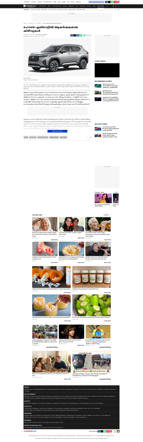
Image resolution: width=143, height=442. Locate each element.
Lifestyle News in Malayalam (31, 408)
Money (89, 6)
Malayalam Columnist (81, 415)
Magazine (71, 6)
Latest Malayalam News (53, 389)
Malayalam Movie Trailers (84, 396)
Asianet (30, 431)
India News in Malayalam (66, 389)
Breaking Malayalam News (40, 389)
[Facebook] (106, 2)
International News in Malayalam (95, 389)
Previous (116, 9)
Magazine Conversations (94, 415)
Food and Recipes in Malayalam (62, 408)
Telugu (54, 1)
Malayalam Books (71, 415)
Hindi (68, 1)
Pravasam (82, 6)
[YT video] (115, 2)
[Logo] (31, 6)
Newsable (33, 1)
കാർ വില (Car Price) (43, 137)
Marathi (73, 1)
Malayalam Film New (29, 396)
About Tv (39, 435)
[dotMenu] (107, 6)
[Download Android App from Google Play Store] (115, 431)
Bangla (63, 1)
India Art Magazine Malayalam (58, 415)
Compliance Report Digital (101, 435)
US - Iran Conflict (52, 9)
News (49, 6)
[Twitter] (109, 2)
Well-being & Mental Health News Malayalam (67, 410)
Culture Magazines (105, 415)
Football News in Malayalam (60, 403)
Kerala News (76, 389)
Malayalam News (28, 389)
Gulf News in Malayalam (110, 389)
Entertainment (57, 6)
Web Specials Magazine (69, 417)
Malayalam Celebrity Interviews (80, 398)
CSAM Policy (61, 435)
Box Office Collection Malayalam (32, 398)
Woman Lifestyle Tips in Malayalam (33, 410)
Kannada (40, 1)
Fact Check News (54, 422)
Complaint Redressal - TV (88, 435)
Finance (61, 422)
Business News (28, 422)
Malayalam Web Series (97, 396)
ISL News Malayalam (72, 403)
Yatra (94, 6)
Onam (32, 9)
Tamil (59, 1)
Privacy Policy (53, 435)
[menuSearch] (118, 6)
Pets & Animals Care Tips (49, 410)
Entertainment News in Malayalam (43, 396)
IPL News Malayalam (83, 403)
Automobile (100, 6)
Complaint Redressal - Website (73, 435)
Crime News (83, 389)
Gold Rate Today (81, 9)
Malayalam (27, 1)
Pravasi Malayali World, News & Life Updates (35, 427)
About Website (32, 435)
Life (77, 6)
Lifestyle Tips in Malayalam (46, 408)
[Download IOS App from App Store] (118, 431)
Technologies (46, 422)
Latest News (42, 6)
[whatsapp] (112, 2)
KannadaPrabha (47, 1)
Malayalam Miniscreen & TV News (63, 398)
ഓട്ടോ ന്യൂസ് (63, 137)
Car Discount (33, 137)
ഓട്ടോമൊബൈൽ (54, 137)
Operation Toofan (62, 9)
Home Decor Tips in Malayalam (92, 408)
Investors (111, 435)
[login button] (114, 6)
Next (118, 9)
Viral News (27, 391)
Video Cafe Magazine (81, 417)
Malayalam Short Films (58, 396)
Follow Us (88, 35)
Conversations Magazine (43, 417)
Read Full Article (57, 131)
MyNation (78, 1)
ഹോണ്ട (26, 137)
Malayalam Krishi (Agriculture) (43, 415)
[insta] (118, 2)
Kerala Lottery (72, 9)
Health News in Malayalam (76, 408)
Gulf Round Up (51, 427)
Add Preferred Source (95, 2)
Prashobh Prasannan (41, 34)
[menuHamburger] (116, 6)
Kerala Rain (44, 9)
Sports (65, 6)
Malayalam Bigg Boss (109, 396)
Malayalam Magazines (29, 415)
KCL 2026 (37, 9)
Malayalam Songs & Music (47, 398)
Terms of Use (46, 435)
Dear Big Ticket (59, 427)
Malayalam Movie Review (71, 396)
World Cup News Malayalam (96, 403)
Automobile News (37, 422)
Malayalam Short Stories (30, 417)
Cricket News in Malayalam (45, 403)
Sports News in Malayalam (30, 403)
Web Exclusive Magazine (56, 417)
